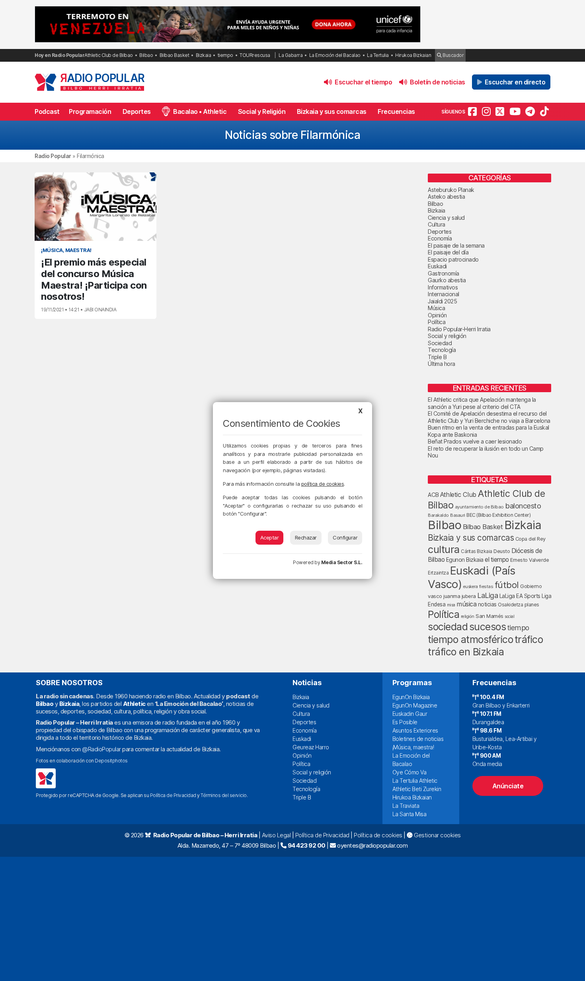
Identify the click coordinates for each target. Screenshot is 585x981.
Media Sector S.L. (342, 562)
